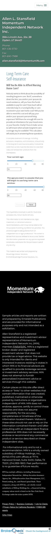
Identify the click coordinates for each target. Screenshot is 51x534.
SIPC (23, 346)
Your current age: (15, 157)
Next (31, 204)
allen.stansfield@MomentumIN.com (23, 60)
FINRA (16, 346)
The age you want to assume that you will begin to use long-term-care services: (25, 180)
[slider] (25, 160)
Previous (20, 204)
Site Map (7, 515)
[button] (41, 5)
